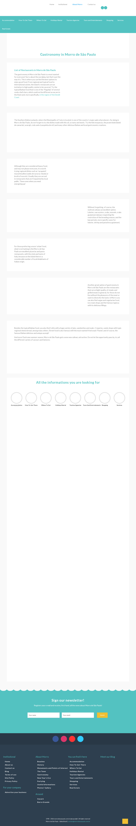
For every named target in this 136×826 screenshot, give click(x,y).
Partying (41, 781)
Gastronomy (42, 775)
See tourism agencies (28, 568)
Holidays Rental (77, 771)
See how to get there (28, 475)
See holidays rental (27, 539)
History (40, 765)
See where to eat (26, 509)
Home (7, 761)
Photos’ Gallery (44, 788)
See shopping (24, 637)
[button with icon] (55, 739)
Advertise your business (15, 792)
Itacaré (40, 799)
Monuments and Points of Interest (52, 768)
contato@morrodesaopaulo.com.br (79, 821)
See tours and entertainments (32, 605)
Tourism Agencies (77, 775)
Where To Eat (76, 768)
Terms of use (10, 775)
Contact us (10, 768)
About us (9, 765)
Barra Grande (43, 802)
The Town (41, 771)
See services (24, 671)
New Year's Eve (44, 778)
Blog (7, 771)
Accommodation (77, 761)
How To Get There (78, 765)
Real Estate (75, 788)
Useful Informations (46, 784)
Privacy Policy (11, 781)
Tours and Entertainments (81, 778)
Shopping (74, 781)
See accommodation (28, 443)
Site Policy (9, 778)
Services (73, 784)
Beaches (41, 761)
